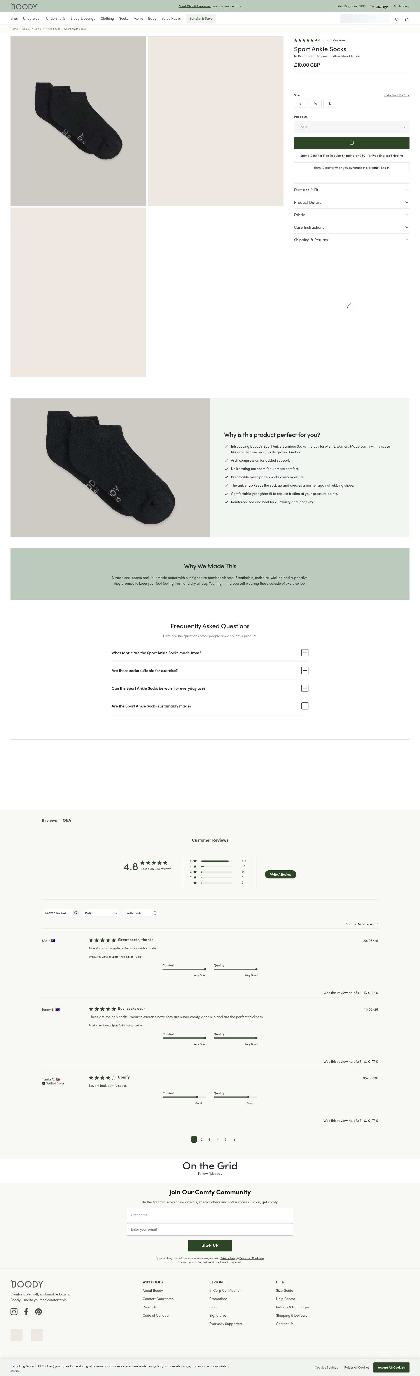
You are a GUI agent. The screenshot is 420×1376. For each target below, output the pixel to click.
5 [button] (226, 1139)
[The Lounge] (379, 6)
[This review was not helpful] (373, 992)
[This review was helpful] (365, 992)
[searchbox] (57, 912)
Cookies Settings (326, 1367)
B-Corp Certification (225, 1290)
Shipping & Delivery (291, 1315)
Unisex (26, 28)
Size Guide (284, 1290)
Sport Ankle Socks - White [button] (127, 1025)
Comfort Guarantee (158, 1298)
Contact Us (284, 1323)
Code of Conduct (156, 1315)
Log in (385, 167)
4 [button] (218, 1139)
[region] (210, 1367)
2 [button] (202, 1139)
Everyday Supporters (226, 1323)
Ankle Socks (53, 28)
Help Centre (285, 1298)
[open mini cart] (407, 18)
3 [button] (209, 1139)
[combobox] (101, 913)
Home (14, 28)
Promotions (218, 1298)
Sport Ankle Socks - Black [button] (127, 956)
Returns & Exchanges (292, 1307)
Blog (213, 1307)
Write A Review (280, 874)
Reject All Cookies (356, 1367)
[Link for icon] (16, 1335)
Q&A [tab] (67, 821)
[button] (218, 861)
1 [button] (194, 1139)
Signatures (217, 1315)
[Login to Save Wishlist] (397, 18)
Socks (38, 28)
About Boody (153, 1290)
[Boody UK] (24, 6)
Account (404, 6)
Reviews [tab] (49, 821)
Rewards (150, 1307)
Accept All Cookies (391, 1367)
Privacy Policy (228, 1258)
